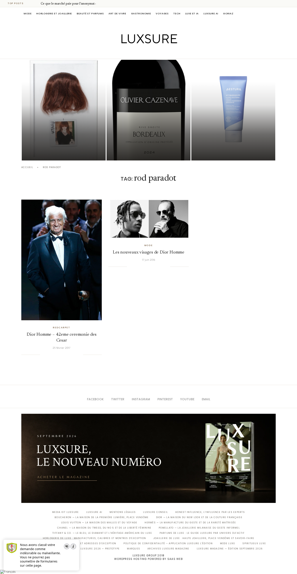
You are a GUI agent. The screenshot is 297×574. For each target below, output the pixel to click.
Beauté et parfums (90, 13)
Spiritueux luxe (254, 543)
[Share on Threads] (71, 354)
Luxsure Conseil (155, 512)
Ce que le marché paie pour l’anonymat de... (71, 3)
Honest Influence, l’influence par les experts (210, 512)
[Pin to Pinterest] (58, 354)
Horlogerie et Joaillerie (54, 13)
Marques (133, 548)
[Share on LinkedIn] (62, 354)
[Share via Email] (79, 354)
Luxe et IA (192, 13)
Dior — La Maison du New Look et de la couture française (199, 517)
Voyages (162, 13)
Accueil (27, 167)
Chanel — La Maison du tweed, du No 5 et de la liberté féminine (104, 527)
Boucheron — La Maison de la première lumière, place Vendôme (101, 517)
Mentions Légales (123, 512)
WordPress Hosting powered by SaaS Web (148, 559)
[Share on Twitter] (53, 354)
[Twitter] (139, 52)
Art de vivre (117, 13)
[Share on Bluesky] (75, 354)
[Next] (36, 3)
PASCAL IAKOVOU (44, 153)
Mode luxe (227, 543)
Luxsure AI (211, 13)
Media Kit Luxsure (65, 512)
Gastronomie (141, 13)
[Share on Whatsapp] (66, 354)
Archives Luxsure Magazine (168, 548)
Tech (176, 13)
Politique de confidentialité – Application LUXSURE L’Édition (168, 543)
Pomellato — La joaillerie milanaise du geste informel (199, 527)
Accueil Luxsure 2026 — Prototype (94, 548)
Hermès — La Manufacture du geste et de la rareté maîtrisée (190, 522)
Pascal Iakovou (129, 153)
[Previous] (30, 3)
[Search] (273, 13)
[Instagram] (145, 52)
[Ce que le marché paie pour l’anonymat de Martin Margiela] (64, 110)
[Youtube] (158, 52)
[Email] (164, 52)
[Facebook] (133, 52)
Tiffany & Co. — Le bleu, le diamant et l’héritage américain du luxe (102, 533)
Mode (28, 13)
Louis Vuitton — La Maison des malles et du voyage (99, 522)
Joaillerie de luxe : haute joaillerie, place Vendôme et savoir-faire (204, 538)
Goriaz (228, 13)
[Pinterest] (151, 52)
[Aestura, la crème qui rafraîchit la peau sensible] (233, 110)
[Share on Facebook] (49, 354)
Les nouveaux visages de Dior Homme (148, 252)
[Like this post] (43, 354)
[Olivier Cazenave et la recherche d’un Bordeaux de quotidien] (148, 110)
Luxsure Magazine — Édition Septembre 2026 (230, 548)
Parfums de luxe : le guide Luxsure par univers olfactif (202, 533)
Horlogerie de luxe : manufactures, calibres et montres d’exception (94, 538)
